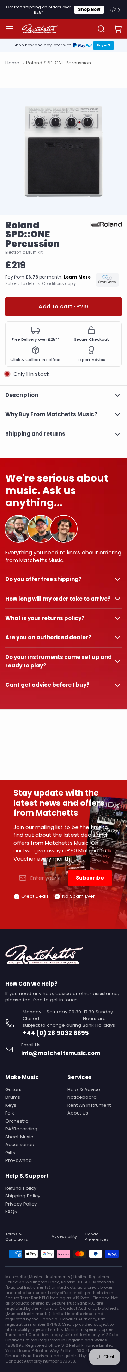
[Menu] (12, 29)
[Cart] (115, 29)
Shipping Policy (22, 1196)
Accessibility (64, 1236)
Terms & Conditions (16, 1236)
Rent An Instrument (89, 1105)
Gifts (10, 1152)
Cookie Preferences (97, 1236)
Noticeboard (82, 1097)
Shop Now (89, 9)
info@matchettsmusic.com (60, 1053)
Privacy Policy (21, 1204)
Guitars (13, 1089)
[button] (63, 306)
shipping (32, 7)
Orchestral (17, 1121)
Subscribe (90, 877)
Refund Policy (20, 1188)
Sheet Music (19, 1136)
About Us (77, 1113)
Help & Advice (83, 1089)
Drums (12, 1097)
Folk (9, 1113)
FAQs (11, 1211)
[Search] (98, 29)
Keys (10, 1105)
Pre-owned (18, 1160)
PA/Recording (21, 1128)
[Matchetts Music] (40, 29)
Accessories (19, 1144)
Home (12, 63)
